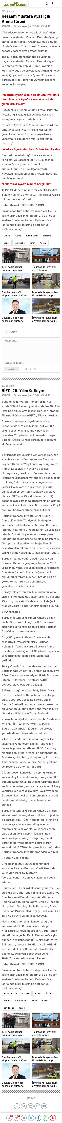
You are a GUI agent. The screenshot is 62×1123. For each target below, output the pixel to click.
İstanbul (50, 993)
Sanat (6, 243)
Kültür (18, 235)
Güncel (7, 235)
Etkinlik (25, 993)
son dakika (20, 243)
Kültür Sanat (32, 235)
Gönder (12, 368)
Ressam (47, 235)
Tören (32, 243)
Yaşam (43, 243)
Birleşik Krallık (10, 993)
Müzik (34, 1000)
